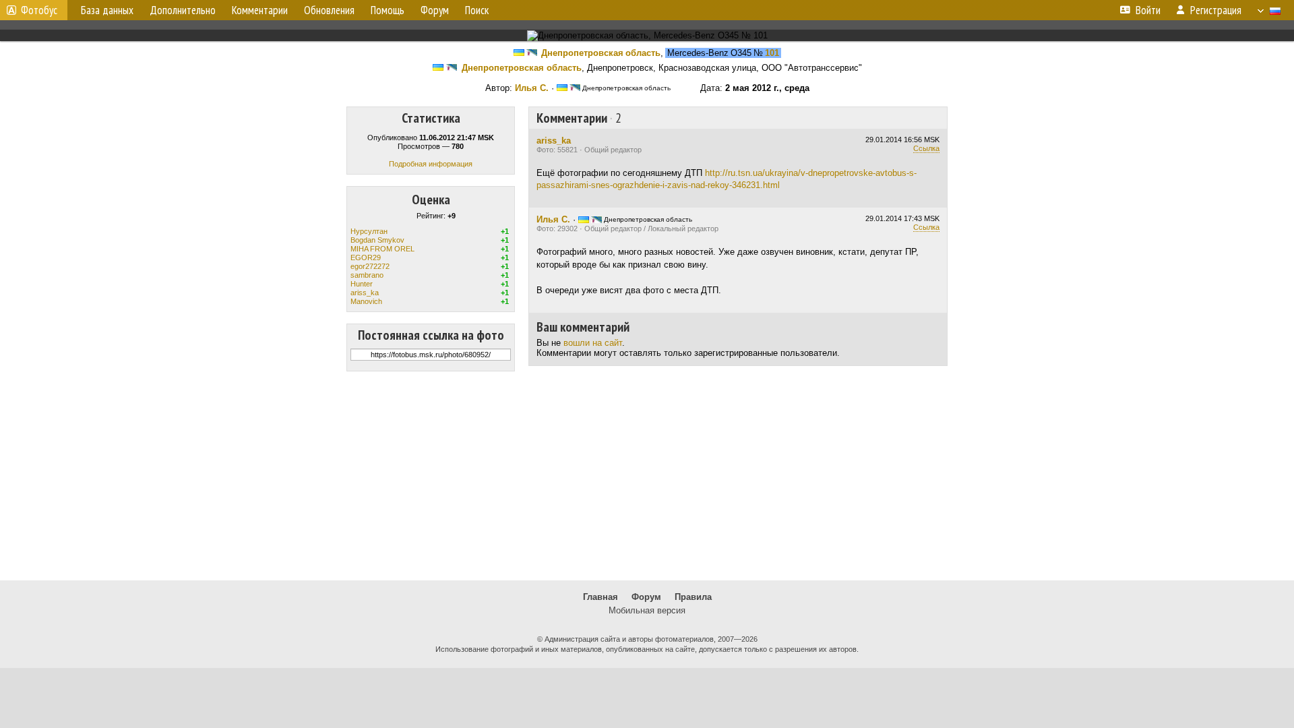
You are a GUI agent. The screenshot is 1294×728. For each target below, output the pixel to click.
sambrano (366, 275)
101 (772, 53)
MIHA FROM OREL (382, 249)
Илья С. (532, 88)
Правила (693, 597)
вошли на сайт (592, 343)
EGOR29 (365, 257)
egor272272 (370, 266)
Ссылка (926, 148)
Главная (600, 597)
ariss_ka (364, 293)
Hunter (361, 284)
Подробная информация (430, 164)
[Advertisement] (647, 476)
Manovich (366, 301)
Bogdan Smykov (377, 240)
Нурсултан (369, 231)
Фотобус (39, 10)
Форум (646, 597)
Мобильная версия (647, 610)
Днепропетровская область (600, 53)
